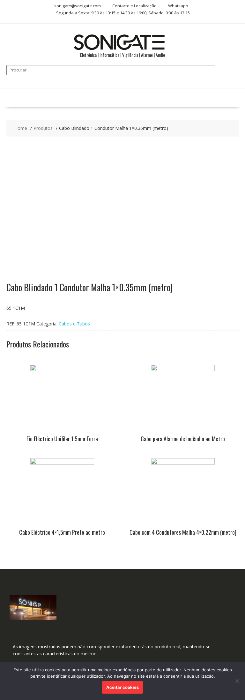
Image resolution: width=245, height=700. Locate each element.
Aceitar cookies (122, 687)
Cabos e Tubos (74, 324)
